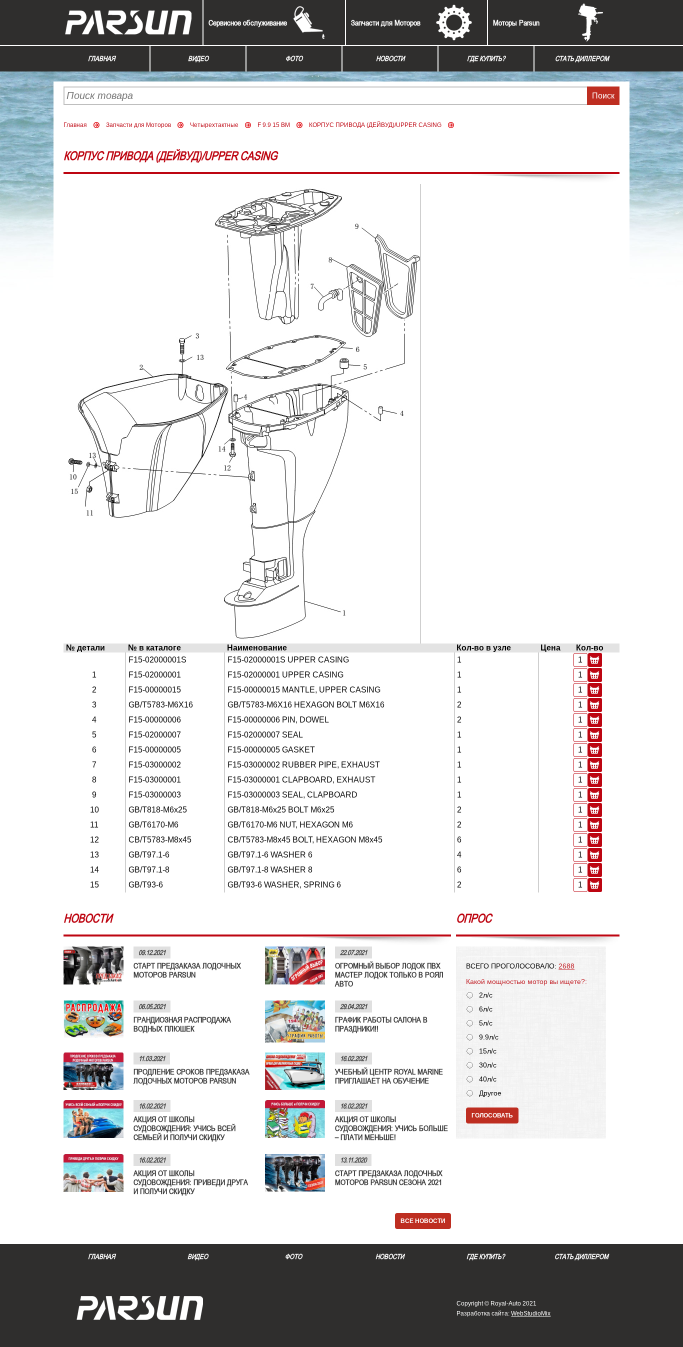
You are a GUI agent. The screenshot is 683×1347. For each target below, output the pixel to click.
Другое (490, 1093)
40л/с (487, 1079)
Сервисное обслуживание (247, 22)
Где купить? (486, 58)
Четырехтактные (214, 125)
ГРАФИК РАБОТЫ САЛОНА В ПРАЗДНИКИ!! (381, 1024)
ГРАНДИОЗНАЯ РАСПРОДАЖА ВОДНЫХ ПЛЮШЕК (182, 1024)
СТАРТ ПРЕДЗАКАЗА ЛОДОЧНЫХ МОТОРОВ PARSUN (187, 970)
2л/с (485, 995)
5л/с (485, 1023)
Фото (294, 58)
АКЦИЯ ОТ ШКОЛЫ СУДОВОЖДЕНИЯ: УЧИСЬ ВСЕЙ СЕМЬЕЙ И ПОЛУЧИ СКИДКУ (185, 1128)
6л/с (485, 1009)
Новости (390, 58)
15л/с (487, 1051)
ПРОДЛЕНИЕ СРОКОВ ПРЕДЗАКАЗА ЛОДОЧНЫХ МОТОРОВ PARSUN (192, 1076)
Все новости (423, 1221)
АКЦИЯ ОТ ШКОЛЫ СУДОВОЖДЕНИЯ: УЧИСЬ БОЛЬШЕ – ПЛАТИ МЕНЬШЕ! (391, 1128)
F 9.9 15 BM (274, 125)
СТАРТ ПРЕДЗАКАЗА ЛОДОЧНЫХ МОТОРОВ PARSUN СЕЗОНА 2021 (388, 1177)
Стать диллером (582, 58)
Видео (198, 58)
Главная (101, 58)
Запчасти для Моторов (385, 22)
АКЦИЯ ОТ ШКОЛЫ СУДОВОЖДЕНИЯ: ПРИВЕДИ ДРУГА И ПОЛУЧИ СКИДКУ (191, 1182)
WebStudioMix (530, 1313)
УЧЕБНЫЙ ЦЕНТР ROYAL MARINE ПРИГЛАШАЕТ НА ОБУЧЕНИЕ (389, 1076)
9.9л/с (488, 1037)
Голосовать (492, 1115)
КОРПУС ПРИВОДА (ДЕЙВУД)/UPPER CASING (375, 125)
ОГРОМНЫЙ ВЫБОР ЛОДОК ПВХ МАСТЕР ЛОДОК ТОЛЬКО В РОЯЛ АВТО (389, 974)
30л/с (487, 1065)
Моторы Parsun (516, 22)
